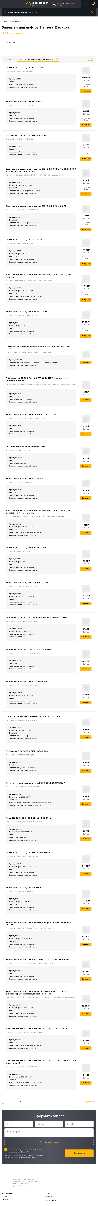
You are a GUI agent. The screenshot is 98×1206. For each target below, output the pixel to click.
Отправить (79, 1153)
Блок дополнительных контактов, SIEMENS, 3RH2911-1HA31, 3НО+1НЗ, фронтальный (41, 1061)
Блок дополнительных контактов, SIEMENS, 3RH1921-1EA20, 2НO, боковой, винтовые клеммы (39, 511)
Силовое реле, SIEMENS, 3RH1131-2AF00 (26, 446)
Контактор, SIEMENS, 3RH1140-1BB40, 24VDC (28, 853)
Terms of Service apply (27, 1157)
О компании (50, 1193)
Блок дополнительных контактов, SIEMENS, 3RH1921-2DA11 (36, 206)
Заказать (85, 362)
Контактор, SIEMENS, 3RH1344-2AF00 (25, 478)
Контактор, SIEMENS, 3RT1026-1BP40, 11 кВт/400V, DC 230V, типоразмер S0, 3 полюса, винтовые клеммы (36, 992)
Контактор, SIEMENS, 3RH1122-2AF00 (24, 68)
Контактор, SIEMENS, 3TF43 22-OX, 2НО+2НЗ (28, 649)
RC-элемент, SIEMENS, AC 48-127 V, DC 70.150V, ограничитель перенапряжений (37, 379)
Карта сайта (50, 1200)
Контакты (49, 1197)
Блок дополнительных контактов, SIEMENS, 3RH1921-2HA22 (36, 1028)
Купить (87, 91)
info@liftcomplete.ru (66, 3)
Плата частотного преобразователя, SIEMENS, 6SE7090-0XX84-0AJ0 (38, 347)
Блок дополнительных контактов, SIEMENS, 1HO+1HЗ (33, 716)
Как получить (8, 1193)
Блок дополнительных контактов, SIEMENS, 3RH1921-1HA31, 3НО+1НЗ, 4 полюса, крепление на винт (41, 170)
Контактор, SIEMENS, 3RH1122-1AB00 (24, 101)
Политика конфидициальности (25, 1187)
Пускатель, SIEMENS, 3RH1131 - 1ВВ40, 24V (27, 751)
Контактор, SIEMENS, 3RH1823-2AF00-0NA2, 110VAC (31, 414)
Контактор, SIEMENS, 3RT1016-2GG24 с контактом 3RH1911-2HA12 (39, 959)
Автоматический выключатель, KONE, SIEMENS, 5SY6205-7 (35, 783)
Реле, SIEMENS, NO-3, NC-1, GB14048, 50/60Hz (28, 818)
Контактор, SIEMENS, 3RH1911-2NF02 (24, 887)
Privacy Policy (9, 1157)
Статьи (5, 1200)
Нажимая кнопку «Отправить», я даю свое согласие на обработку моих (25, 1151)
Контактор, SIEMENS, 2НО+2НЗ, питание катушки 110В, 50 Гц (36, 617)
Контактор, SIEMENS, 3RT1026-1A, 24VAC (26, 547)
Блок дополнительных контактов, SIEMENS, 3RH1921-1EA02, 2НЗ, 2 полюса (39, 275)
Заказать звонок (38, 6)
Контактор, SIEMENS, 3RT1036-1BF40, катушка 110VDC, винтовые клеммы (38, 923)
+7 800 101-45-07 (40, 3)
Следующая (88, 1102)
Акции (4, 1196)
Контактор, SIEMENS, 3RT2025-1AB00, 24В (27, 582)
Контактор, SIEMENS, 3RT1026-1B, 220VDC (27, 311)
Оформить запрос (14, 33)
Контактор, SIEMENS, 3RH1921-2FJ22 (24, 240)
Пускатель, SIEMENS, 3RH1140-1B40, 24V (26, 135)
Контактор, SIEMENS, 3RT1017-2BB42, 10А (27, 681)
